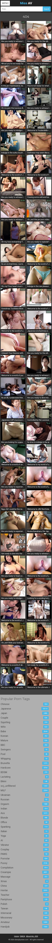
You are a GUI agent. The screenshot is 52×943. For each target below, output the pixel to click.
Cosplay (24, 849)
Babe (24, 731)
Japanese (24, 708)
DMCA (22, 936)
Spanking (24, 826)
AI (24, 840)
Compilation (24, 867)
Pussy (24, 863)
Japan (24, 713)
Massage (24, 876)
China (24, 885)
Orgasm (24, 804)
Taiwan (24, 908)
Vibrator (24, 844)
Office (24, 822)
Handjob (24, 926)
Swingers (24, 749)
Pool (24, 754)
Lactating (24, 776)
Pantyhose (24, 899)
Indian (24, 808)
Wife (24, 726)
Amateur (24, 922)
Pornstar (24, 858)
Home (16, 936)
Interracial (24, 913)
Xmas (24, 881)
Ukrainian (24, 795)
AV (26, 3)
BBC (24, 745)
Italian (24, 831)
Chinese (24, 704)
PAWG (24, 854)
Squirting (24, 722)
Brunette (24, 763)
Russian (24, 799)
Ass (24, 813)
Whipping (24, 758)
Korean (24, 735)
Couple (24, 717)
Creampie (24, 872)
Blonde (24, 817)
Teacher (24, 894)
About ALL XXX (32, 936)
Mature (24, 740)
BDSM (24, 772)
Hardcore (24, 767)
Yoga (24, 835)
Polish (24, 904)
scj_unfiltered (24, 785)
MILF (24, 790)
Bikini (24, 781)
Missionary (24, 917)
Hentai (24, 890)
